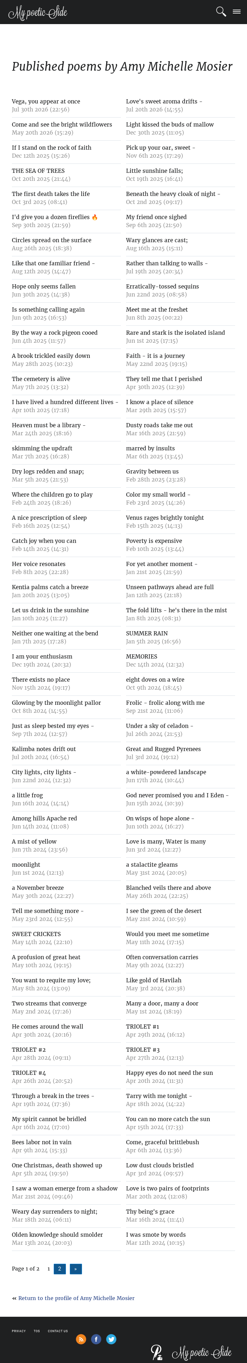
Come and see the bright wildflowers (62, 124)
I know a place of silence (159, 402)
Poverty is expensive (154, 540)
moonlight (26, 864)
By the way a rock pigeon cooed (55, 332)
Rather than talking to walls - (167, 263)
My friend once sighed (156, 217)
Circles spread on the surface (51, 240)
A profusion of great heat (46, 957)
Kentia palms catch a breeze (50, 587)
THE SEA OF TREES (38, 170)
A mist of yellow (34, 841)
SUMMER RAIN (147, 633)
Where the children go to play (52, 494)
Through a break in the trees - (53, 1096)
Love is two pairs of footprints (167, 1188)
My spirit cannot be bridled (49, 1119)
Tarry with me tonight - (159, 1096)
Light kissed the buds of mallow (170, 124)
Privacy (19, 1331)
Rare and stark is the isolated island (175, 332)
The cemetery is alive (41, 379)
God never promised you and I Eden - (177, 795)
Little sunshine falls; (154, 170)
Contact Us (58, 1331)
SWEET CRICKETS (36, 934)
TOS (37, 1331)
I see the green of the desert (164, 911)
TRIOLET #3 (143, 1049)
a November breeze (38, 887)
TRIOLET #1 (142, 1026)
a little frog (27, 795)
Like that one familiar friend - (53, 263)
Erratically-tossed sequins (162, 286)
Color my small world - (158, 494)
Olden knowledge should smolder (57, 1234)
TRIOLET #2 (29, 1049)
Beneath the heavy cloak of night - (173, 194)
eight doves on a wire (155, 679)
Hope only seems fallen (44, 286)
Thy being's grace (150, 1211)
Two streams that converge (49, 1003)
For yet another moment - (162, 564)
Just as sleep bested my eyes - (53, 726)
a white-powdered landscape (166, 772)
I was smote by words (156, 1234)
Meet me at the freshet (157, 309)
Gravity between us (152, 471)
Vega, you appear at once (46, 101)
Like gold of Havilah (153, 980)
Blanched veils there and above (168, 887)
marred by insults (150, 448)
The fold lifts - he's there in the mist (176, 610)
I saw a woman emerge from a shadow (65, 1188)
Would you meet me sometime (167, 934)
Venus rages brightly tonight (165, 517)
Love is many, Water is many (166, 841)
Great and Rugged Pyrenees (163, 749)
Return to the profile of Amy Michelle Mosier (76, 1298)
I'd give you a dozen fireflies (51, 217)
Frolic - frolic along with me (165, 702)
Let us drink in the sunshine (50, 610)
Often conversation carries (162, 957)
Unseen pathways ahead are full (170, 587)
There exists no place (41, 679)
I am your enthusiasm (42, 656)
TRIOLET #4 (29, 1072)
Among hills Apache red (44, 818)
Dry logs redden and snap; (48, 471)
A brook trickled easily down (51, 355)
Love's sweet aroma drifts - (164, 101)
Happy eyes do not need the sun (169, 1072)
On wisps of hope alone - (160, 818)
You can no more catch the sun (168, 1119)
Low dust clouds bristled (160, 1165)
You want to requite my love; (51, 980)
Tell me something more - (48, 911)
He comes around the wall (47, 1026)
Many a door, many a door (162, 1003)
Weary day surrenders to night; (54, 1211)
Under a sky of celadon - (160, 726)
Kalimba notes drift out (44, 749)
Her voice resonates (39, 564)
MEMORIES (141, 656)
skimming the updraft (42, 448)
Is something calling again (48, 309)
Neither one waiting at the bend (55, 633)
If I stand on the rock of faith (51, 147)
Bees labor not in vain (41, 1142)
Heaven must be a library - (49, 425)
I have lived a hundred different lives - (65, 402)
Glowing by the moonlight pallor (56, 702)
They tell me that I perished (164, 379)
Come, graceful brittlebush (162, 1142)
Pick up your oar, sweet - (161, 147)
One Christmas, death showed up (57, 1165)
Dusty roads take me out (159, 425)
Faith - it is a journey (155, 355)
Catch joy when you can (44, 540)
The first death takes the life (51, 194)
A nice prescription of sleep (49, 517)
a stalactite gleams (152, 864)
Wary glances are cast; (157, 240)
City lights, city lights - (44, 772)
